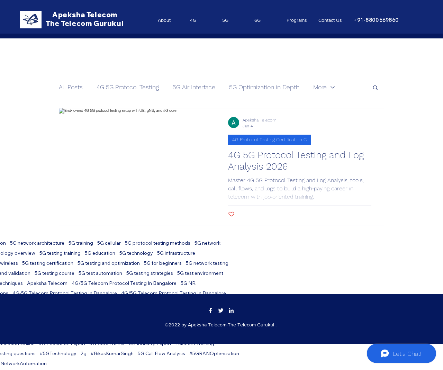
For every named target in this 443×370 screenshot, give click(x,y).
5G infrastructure (176, 253)
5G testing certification (47, 263)
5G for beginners (163, 263)
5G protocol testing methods (157, 243)
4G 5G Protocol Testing (128, 87)
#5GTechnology (58, 354)
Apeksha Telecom (47, 283)
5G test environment (200, 273)
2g (84, 354)
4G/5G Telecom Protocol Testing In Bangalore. (174, 293)
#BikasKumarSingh (112, 354)
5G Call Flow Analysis (161, 354)
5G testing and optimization (109, 263)
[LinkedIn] (231, 310)
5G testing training (60, 253)
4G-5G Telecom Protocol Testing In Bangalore (64, 293)
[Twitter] (220, 310)
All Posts (71, 87)
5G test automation (100, 273)
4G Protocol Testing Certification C (269, 139)
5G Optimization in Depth (264, 87)
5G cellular (109, 243)
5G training (81, 243)
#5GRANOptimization (214, 354)
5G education (100, 253)
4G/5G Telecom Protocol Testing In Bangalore (124, 283)
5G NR (188, 283)
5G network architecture (37, 243)
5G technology (136, 253)
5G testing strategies (149, 273)
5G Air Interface (194, 87)
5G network (207, 243)
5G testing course (54, 273)
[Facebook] (210, 310)
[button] (375, 88)
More (320, 87)
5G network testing (207, 263)
